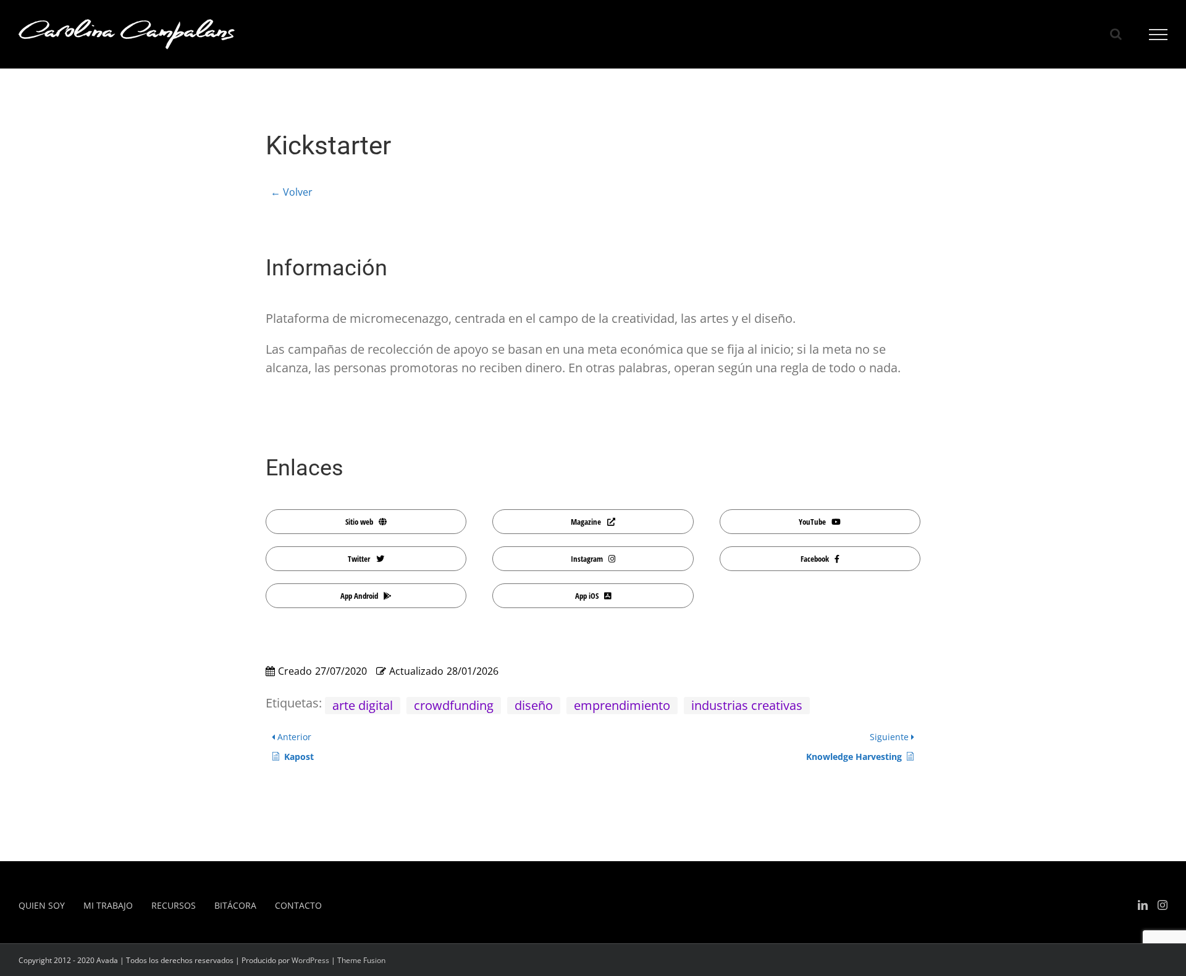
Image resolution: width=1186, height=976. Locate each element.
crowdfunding (454, 705)
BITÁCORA (235, 905)
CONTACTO (298, 905)
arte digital (362, 705)
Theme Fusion (361, 960)
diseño (534, 705)
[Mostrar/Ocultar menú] (1158, 34)
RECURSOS (173, 905)
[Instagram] (1162, 905)
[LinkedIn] (1143, 905)
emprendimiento (622, 705)
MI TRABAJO (108, 905)
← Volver (292, 192)
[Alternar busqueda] (1116, 34)
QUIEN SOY (42, 905)
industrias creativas (746, 705)
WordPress (310, 960)
